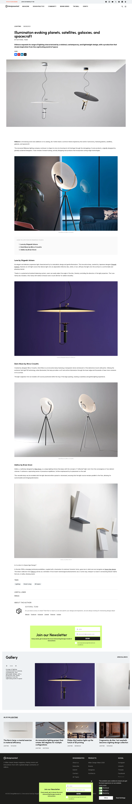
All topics (37, 584)
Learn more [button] (102, 785)
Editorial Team (22, 40)
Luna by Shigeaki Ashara (29, 244)
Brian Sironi (38, 469)
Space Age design (110, 569)
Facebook (33, 614)
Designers (91, 770)
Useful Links (20, 592)
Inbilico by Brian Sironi (28, 250)
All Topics (76, 777)
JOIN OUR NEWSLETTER (27, 1)
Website (27, 614)
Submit (75, 770)
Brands (90, 766)
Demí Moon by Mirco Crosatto (31, 247)
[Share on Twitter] (25, 54)
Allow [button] (106, 798)
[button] (100, 788)
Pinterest (52, 614)
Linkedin (46, 614)
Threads (121, 770)
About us (76, 762)
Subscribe (76, 766)
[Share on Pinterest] (19, 54)
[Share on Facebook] (15, 54)
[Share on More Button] (28, 54)
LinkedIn (121, 766)
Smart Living (27, 584)
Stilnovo (33, 571)
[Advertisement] (66, 17)
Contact (75, 773)
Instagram (40, 614)
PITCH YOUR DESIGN (11, 1)
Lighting (17, 26)
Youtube (59, 614)
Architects (91, 773)
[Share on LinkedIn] (22, 54)
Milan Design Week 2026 (96, 762)
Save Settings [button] (120, 798)
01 (10, 665)
